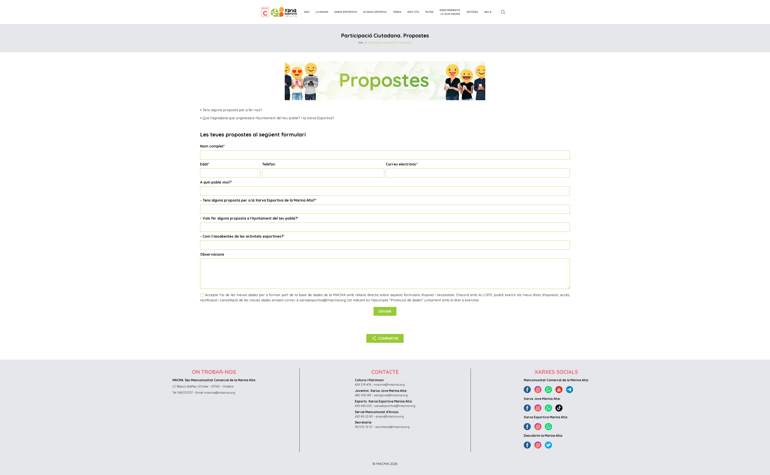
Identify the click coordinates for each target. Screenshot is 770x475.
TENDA (397, 11)
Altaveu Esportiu (375, 11)
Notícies (472, 11)
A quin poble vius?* (216, 182)
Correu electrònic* (401, 164)
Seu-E (487, 11)
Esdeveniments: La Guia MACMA (450, 12)
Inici (306, 11)
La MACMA (322, 11)
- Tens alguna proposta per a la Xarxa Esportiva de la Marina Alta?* (258, 200)
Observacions (212, 254)
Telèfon (268, 164)
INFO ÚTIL (413, 11)
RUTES (430, 11)
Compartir (385, 338)
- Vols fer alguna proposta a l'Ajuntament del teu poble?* (249, 218)
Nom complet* (212, 146)
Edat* (204, 164)
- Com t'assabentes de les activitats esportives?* (242, 236)
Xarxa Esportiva (345, 11)
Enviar (385, 311)
